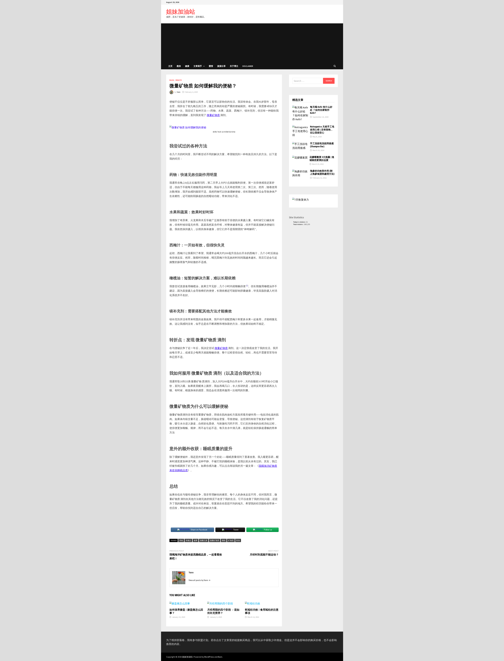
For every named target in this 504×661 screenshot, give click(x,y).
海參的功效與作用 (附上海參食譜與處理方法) (322, 172)
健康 (187, 66)
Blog (171, 80)
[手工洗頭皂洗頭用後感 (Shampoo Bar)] (300, 144)
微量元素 (203, 540)
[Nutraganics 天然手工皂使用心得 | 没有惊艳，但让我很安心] (300, 127)
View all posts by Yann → (199, 580)
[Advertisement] (252, 43)
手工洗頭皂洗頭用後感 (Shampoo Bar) (322, 145)
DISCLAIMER (247, 66)
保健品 (188, 540)
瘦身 (179, 66)
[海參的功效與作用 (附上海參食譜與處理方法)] (300, 171)
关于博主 (234, 66)
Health (178, 80)
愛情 (211, 66)
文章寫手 (197, 66)
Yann (178, 92)
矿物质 (231, 540)
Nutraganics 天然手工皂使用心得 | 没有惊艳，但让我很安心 (322, 129)
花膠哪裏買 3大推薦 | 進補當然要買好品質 (321, 158)
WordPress (209, 656)
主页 (170, 66)
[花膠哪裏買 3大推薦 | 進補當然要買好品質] (300, 157)
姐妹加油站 (180, 11)
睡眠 (223, 540)
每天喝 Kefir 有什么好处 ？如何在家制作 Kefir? (321, 110)
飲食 (238, 540)
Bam (220, 656)
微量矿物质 (214, 540)
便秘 (181, 540)
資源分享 (221, 66)
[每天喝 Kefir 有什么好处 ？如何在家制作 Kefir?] (300, 107)
